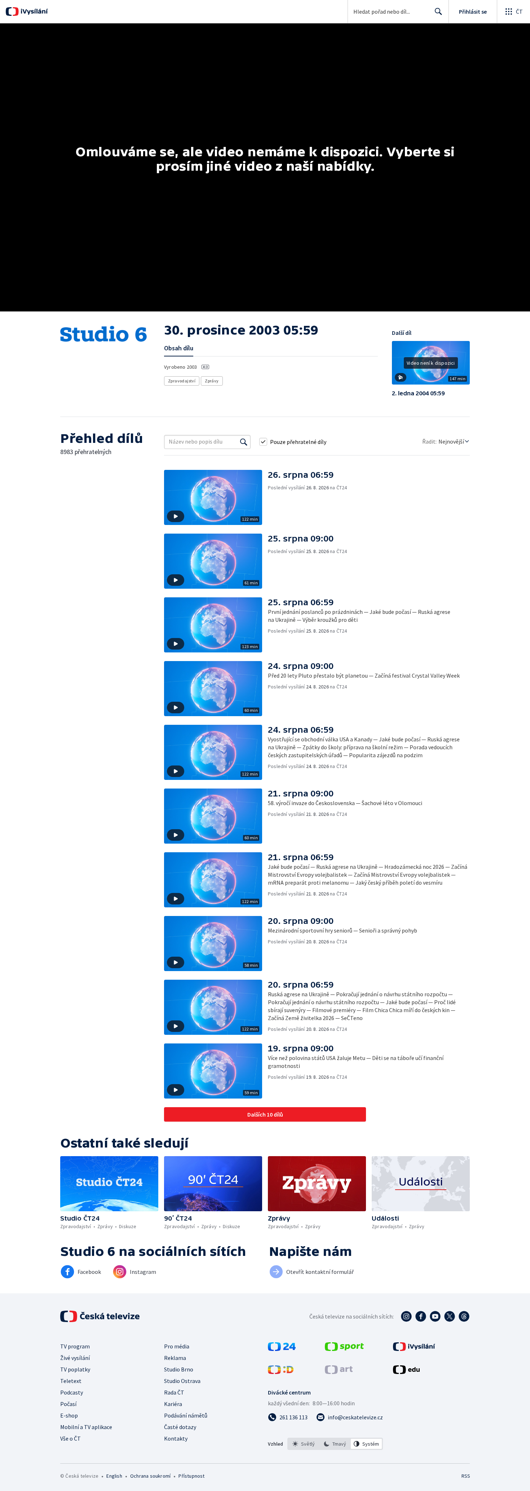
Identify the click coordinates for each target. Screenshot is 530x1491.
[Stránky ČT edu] (406, 1371)
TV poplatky (75, 1369)
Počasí (68, 1403)
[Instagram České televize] (406, 1316)
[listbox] (335, 1444)
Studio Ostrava (182, 1380)
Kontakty (175, 1438)
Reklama (175, 1357)
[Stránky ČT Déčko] (280, 1371)
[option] (303, 1444)
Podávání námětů (185, 1415)
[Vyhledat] (243, 441)
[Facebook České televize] (421, 1316)
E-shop (69, 1415)
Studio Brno (178, 1369)
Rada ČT (174, 1392)
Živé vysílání (75, 1357)
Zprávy (211, 380)
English (114, 1476)
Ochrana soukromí (150, 1476)
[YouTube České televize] (435, 1316)
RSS (465, 1476)
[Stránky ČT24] (282, 1348)
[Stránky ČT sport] (344, 1348)
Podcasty (71, 1392)
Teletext (70, 1380)
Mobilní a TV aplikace (86, 1427)
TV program (75, 1346)
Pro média (176, 1346)
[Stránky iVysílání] (414, 1348)
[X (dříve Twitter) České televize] (449, 1316)
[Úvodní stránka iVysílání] (33, 11)
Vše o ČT (70, 1438)
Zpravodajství (181, 380)
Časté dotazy (180, 1427)
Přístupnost (191, 1476)
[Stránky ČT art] (339, 1371)
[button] (431, 365)
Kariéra (173, 1403)
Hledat (438, 11)
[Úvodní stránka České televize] (100, 1316)
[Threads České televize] (464, 1316)
